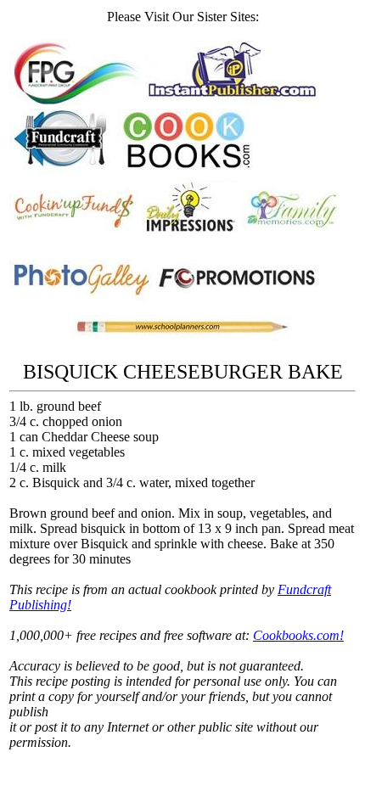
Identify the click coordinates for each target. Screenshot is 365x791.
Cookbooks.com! (298, 635)
